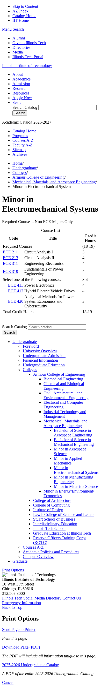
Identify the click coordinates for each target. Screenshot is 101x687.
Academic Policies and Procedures (51, 552)
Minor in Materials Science (76, 486)
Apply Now (22, 98)
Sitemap (19, 149)
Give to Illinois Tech (29, 43)
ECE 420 (15, 301)
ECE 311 (10, 263)
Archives (19, 154)
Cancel (7, 682)
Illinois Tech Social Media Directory (31, 598)
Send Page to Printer (18, 629)
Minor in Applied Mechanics (68, 460)
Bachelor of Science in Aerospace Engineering (73, 432)
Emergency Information (21, 603)
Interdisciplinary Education (55, 524)
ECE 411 (15, 285)
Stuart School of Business (54, 519)
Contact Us (71, 598)
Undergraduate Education (44, 365)
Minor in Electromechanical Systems (76, 470)
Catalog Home (24, 16)
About (17, 74)
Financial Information (40, 360)
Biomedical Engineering (63, 379)
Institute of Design (48, 510)
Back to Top (12, 607)
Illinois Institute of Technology (27, 65)
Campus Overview (38, 556)
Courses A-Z (22, 140)
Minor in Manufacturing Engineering (73, 479)
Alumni (18, 38)
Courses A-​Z (33, 547)
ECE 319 (10, 271)
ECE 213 (10, 257)
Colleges (19, 172)
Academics (21, 79)
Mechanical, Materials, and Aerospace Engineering (54, 182)
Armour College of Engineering (38, 177)
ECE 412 (15, 291)
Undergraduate (24, 168)
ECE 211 (10, 252)
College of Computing (51, 505)
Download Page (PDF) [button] (21, 647)
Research (19, 88)
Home (17, 163)
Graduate (19, 561)
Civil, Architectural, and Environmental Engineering (66, 395)
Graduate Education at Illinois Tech (62, 533)
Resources (20, 93)
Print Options (13, 570)
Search (18, 102)
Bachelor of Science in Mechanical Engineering (74, 442)
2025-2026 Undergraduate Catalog (30, 665)
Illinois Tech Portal (27, 57)
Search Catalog (24, 107)
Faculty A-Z (22, 145)
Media (17, 52)
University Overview (40, 351)
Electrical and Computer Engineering (63, 404)
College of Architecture (52, 500)
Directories (21, 47)
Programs (20, 135)
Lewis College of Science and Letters (63, 514)
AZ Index (20, 11)
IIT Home (20, 20)
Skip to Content (25, 6)
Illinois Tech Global (49, 528)
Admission (21, 84)
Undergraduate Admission (44, 355)
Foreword (31, 346)
